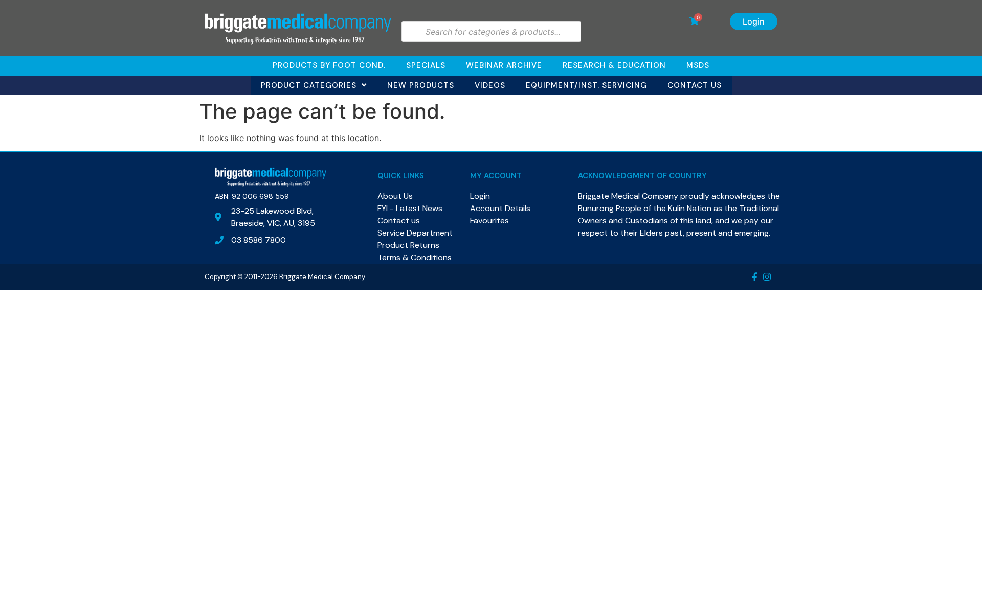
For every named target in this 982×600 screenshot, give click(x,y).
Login (754, 21)
